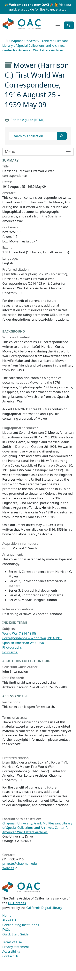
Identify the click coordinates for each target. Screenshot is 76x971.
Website (8, 868)
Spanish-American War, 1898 (23, 643)
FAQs (6, 929)
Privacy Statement (15, 947)
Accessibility (11, 951)
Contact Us (10, 956)
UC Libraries (17, 903)
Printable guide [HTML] (27, 120)
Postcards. (10, 652)
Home (6, 915)
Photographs (12, 647)
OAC (21, 24)
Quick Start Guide (15, 934)
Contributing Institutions (20, 925)
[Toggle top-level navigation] (58, 25)
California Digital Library (44, 908)
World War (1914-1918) (19, 633)
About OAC (10, 920)
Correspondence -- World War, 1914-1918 (32, 638)
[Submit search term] (62, 136)
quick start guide (21, 9)
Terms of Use (12, 942)
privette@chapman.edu (19, 863)
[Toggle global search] (69, 25)
